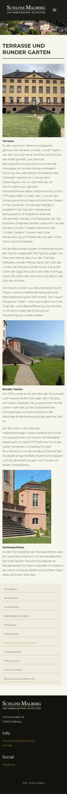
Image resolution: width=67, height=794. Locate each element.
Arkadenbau (11, 633)
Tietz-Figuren (12, 660)
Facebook (8, 764)
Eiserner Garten (13, 669)
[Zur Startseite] (26, 9)
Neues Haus (11, 598)
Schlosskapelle (12, 651)
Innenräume (11, 607)
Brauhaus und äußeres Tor (19, 678)
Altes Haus (10, 624)
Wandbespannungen (16, 616)
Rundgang (10, 589)
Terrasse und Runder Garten (21, 642)
